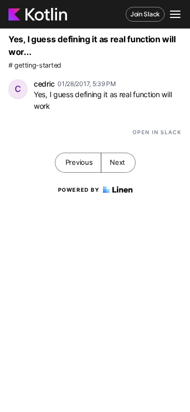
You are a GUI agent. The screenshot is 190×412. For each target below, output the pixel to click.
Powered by (79, 189)
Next (117, 162)
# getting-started (34, 65)
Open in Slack (157, 132)
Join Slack (145, 14)
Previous (79, 162)
